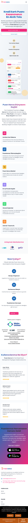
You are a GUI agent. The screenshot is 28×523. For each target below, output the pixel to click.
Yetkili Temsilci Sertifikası (14, 333)
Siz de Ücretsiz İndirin (13, 30)
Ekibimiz (3, 493)
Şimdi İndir (13, 313)
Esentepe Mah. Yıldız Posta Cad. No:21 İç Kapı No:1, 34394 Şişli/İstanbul (14, 481)
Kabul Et (10, 515)
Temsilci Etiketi (14, 334)
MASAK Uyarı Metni (14, 337)
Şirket (2, 491)
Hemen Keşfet (14, 34)
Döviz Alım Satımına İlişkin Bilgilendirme (14, 339)
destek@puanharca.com (9, 478)
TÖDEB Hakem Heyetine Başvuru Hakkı (14, 336)
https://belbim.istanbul (14, 343)
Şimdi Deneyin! (23, 520)
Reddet (18, 515)
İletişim (3, 504)
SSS (2, 502)
